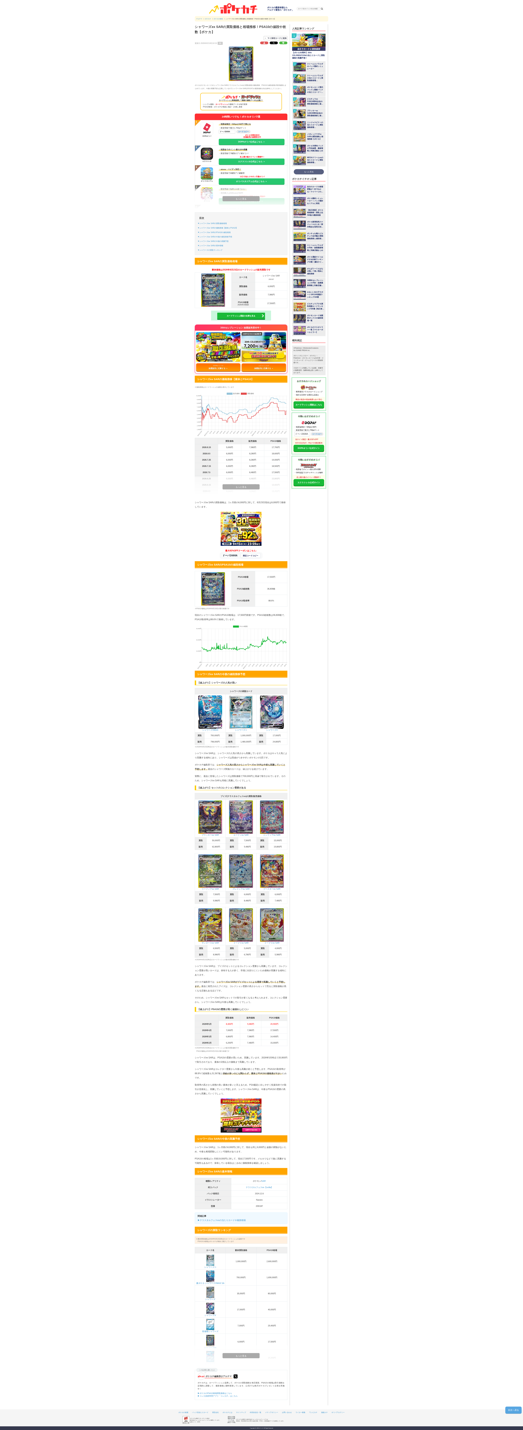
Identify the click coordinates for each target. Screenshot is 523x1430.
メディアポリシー (271, 1412)
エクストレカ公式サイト (309, 482)
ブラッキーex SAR (210, 835)
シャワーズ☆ (241, 730)
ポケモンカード (308, 358)
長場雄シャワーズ (210, 1331)
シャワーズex (210, 1347)
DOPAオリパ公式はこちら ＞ (251, 142)
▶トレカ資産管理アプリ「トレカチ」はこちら (218, 1396)
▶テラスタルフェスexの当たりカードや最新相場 (222, 1220)
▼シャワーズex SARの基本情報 (210, 246)
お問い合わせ (287, 1412)
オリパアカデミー (338, 1412)
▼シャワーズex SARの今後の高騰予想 (213, 241)
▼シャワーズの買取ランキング (210, 250)
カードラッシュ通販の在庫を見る (241, 316)
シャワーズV (272, 730)
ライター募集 (300, 1412)
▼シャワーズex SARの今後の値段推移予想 (215, 237)
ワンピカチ (313, 1412)
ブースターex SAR (271, 889)
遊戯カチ (324, 1412)
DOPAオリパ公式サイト (309, 448)
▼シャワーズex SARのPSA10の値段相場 (214, 232)
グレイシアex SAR (241, 889)
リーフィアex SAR (210, 889)
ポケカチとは (227, 1412)
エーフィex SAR (241, 835)
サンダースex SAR (210, 943)
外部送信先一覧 (255, 1412)
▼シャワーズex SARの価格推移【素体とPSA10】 (218, 228)
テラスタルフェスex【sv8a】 (259, 1187)
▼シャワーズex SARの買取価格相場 (212, 223)
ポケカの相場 (183, 1412)
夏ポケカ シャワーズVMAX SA (210, 1283)
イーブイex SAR (241, 943)
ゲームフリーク (310, 360)
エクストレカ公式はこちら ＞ (251, 161)
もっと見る (309, 172)
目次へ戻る (513, 1410)
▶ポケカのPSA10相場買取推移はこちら (215, 1393)
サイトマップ (241, 1412)
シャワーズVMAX (210, 730)
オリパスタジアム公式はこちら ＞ (251, 181)
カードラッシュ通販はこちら (309, 404)
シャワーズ (210, 1299)
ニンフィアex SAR (271, 835)
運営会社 (215, 1412)
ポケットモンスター (301, 356)
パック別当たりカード (200, 1412)
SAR (264, 1181)
